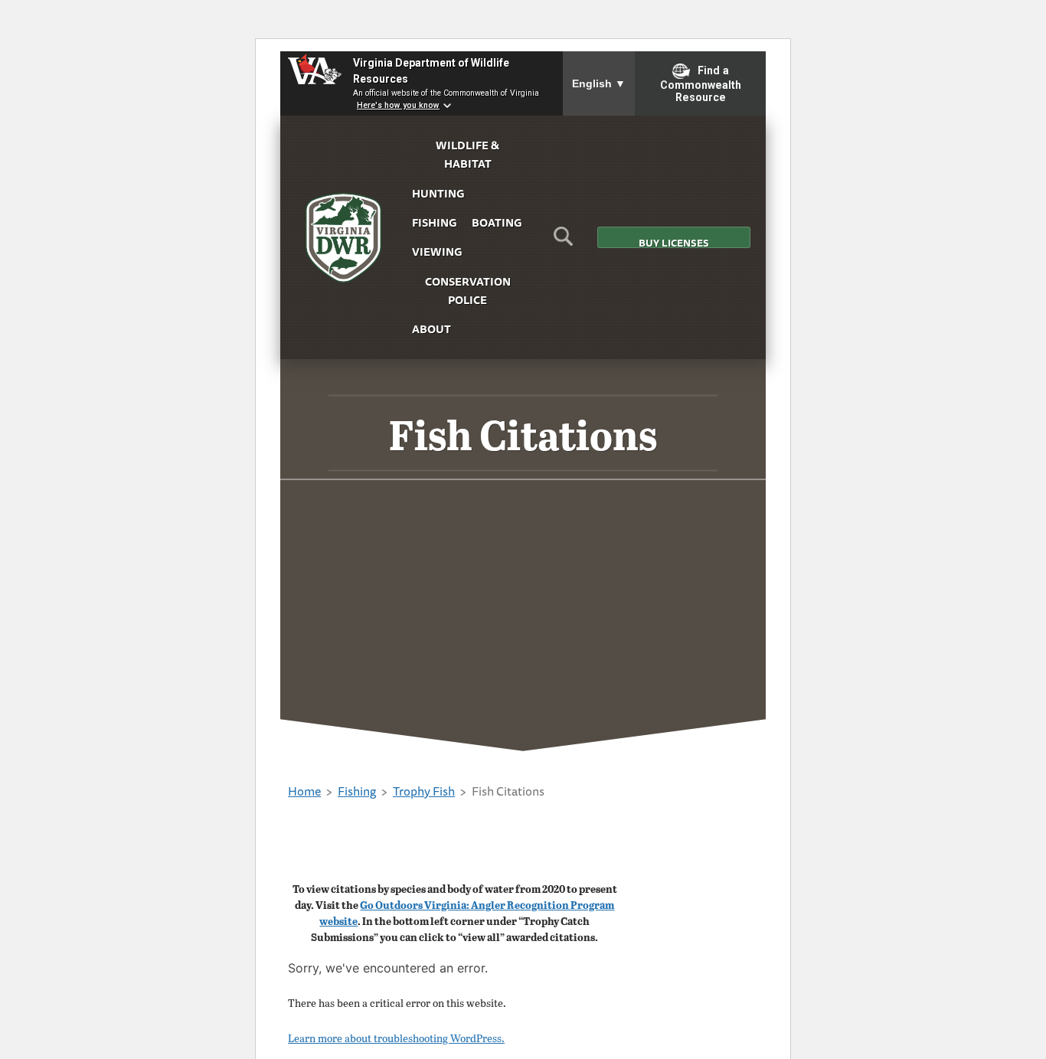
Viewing (437, 251)
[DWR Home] (344, 238)
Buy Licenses (674, 241)
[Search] (563, 241)
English (599, 83)
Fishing (434, 222)
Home (304, 791)
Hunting (438, 193)
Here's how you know (398, 105)
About (431, 329)
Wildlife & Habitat (467, 154)
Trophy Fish (424, 791)
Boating (496, 222)
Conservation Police (468, 291)
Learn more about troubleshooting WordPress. (396, 1038)
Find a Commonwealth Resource (700, 84)
